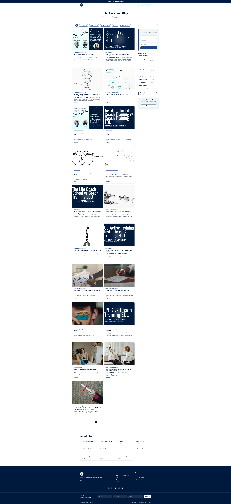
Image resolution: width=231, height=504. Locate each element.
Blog (120, 4)
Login (138, 4)
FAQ (116, 479)
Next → (109, 421)
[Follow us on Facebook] (108, 488)
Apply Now (146, 4)
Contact (124, 4)
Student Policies (148, 502)
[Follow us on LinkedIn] (122, 488)
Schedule (111, 4)
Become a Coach (98, 4)
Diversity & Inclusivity (139, 477)
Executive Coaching (105, 25)
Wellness (115, 25)
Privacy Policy (134, 502)
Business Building (94, 25)
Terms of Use (141, 502)
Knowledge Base (138, 479)
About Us (136, 475)
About (105, 4)
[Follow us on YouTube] (115, 488)
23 (105, 421)
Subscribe (149, 47)
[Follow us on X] (112, 488)
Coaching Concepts (125, 25)
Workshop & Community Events (122, 475)
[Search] (157, 25)
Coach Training (83, 25)
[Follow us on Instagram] (119, 488)
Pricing (116, 4)
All (76, 25)
